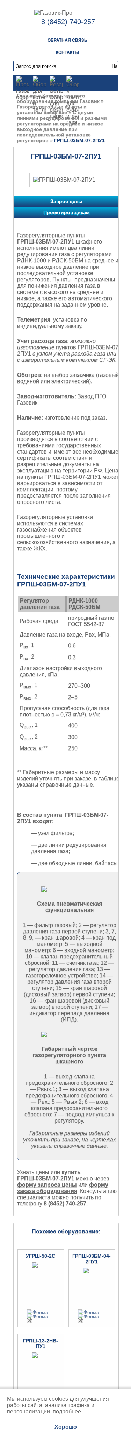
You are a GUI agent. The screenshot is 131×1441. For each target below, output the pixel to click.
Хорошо (65, 1427)
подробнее (67, 1411)
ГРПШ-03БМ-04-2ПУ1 (91, 1258)
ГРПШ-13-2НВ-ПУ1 (40, 1343)
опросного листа (38, 502)
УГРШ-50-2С (40, 1256)
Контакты (67, 52)
